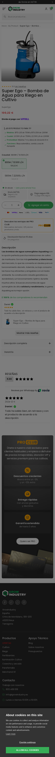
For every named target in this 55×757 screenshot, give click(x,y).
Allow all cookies (27, 750)
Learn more (10, 734)
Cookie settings (27, 742)
